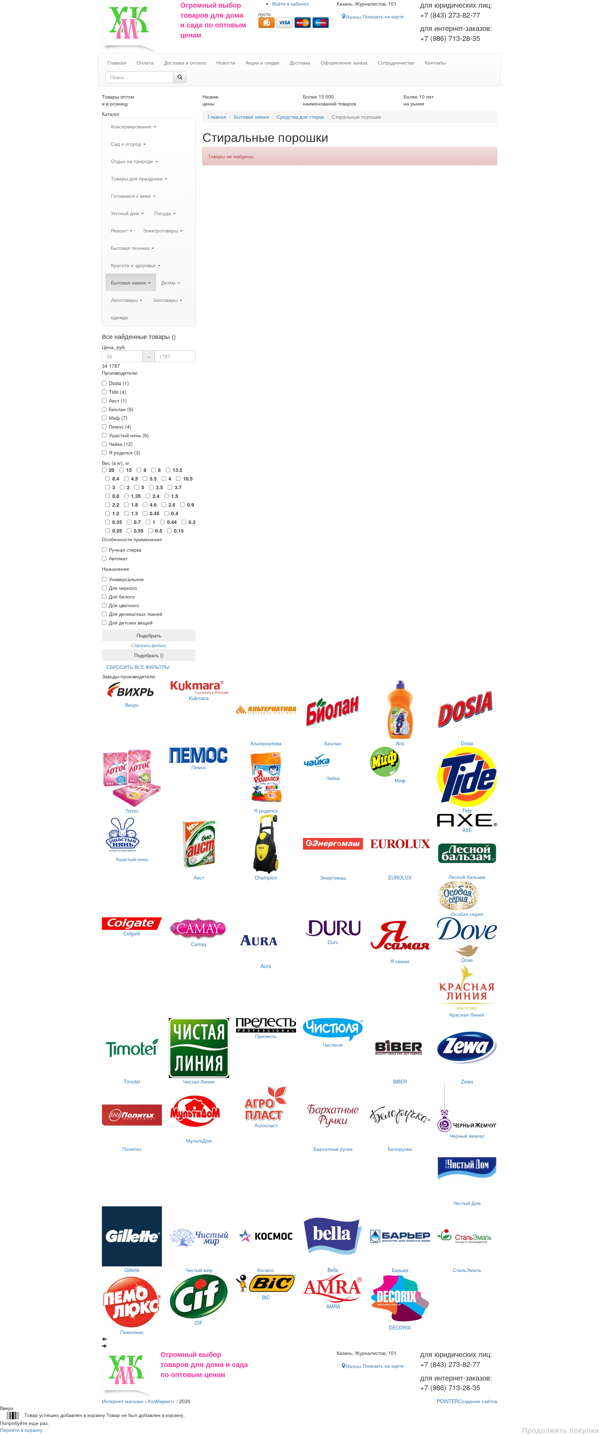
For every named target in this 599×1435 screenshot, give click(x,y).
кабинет (290, 3)
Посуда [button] (163, 213)
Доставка (300, 62)
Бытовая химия (251, 116)
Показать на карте (375, 16)
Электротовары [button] (161, 230)
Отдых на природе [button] (133, 161)
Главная (217, 116)
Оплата (145, 62)
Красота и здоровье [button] (134, 265)
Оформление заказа (344, 62)
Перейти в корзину (21, 1429)
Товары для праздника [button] (137, 178)
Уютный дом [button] (125, 213)
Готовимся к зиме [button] (131, 195)
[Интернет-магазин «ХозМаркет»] (137, 26)
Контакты (435, 62)
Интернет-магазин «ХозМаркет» (138, 1401)
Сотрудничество (396, 62)
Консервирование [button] (132, 126)
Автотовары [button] (125, 299)
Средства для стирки (300, 116)
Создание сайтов (467, 1401)
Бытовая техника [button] (131, 247)
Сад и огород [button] (126, 143)
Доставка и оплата (185, 62)
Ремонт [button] (120, 230)
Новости (225, 62)
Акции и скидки (262, 62)
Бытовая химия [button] (129, 282)
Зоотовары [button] (166, 299)
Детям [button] (169, 282)
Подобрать (149, 635)
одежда (119, 317)
